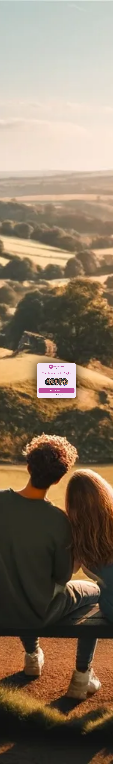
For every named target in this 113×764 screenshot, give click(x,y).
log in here (62, 395)
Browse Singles (56, 391)
